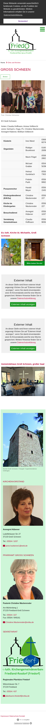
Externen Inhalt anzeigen (23, 304)
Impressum (5, 716)
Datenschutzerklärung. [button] (13, 15)
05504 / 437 (12, 691)
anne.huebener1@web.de (16, 546)
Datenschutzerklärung (26, 298)
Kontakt (22, 716)
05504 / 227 (12, 615)
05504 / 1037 (12, 541)
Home (3, 62)
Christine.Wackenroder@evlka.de (20, 622)
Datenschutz (14, 716)
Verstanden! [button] (23, 21)
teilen (6, 77)
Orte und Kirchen (14, 62)
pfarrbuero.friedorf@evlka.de (17, 696)
